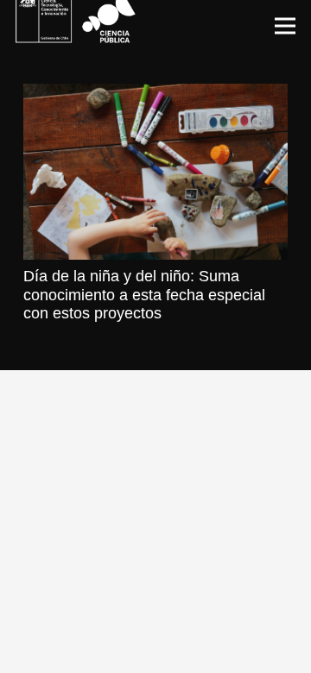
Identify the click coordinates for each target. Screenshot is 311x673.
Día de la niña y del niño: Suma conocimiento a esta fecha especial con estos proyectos (144, 294)
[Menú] (285, 25)
